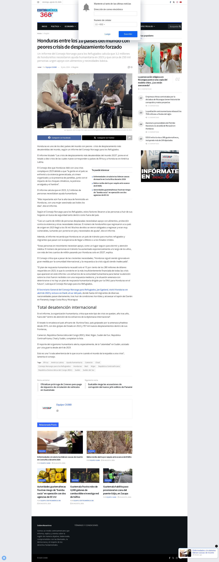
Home (39, 33)
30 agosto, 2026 (59, 463)
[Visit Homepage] (48, 13)
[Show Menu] (38, 2)
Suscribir (128, 34)
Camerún (89, 362)
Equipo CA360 (51, 67)
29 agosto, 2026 (45, 503)
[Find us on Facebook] (170, 2)
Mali (86, 366)
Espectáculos (146, 26)
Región (46, 33)
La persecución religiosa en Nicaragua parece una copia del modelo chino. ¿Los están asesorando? (152, 81)
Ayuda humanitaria (74, 362)
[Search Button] (180, 26)
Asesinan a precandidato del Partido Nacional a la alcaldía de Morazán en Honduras (160, 126)
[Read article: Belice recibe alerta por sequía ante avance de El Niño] (109, 442)
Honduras (78, 366)
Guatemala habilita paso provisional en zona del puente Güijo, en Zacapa (115, 490)
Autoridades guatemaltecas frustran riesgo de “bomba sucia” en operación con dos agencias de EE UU (112, 192)
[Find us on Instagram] (177, 2)
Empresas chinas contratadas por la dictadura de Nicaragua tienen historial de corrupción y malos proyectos (163, 99)
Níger (93, 366)
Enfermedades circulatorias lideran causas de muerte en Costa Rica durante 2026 (60, 458)
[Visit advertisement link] (160, 166)
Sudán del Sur (88, 370)
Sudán (77, 370)
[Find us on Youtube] (181, 2)
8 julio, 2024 (65, 67)
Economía (69, 26)
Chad (98, 362)
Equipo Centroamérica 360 (51, 500)
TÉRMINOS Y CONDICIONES (86, 525)
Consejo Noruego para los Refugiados (55, 366)
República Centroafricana (109, 366)
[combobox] (99, 24)
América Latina (57, 362)
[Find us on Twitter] (174, 2)
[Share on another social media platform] (129, 137)
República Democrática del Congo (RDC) (55, 370)
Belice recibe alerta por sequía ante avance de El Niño (109, 457)
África (45, 362)
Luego (108, 34)
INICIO (44, 26)
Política (55, 26)
